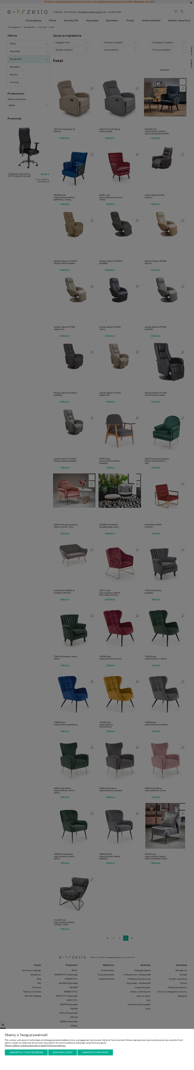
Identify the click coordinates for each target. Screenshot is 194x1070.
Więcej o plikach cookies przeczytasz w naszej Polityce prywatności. (35, 1045)
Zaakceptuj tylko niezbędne (26, 1052)
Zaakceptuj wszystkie (95, 1052)
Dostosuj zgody (62, 1052)
